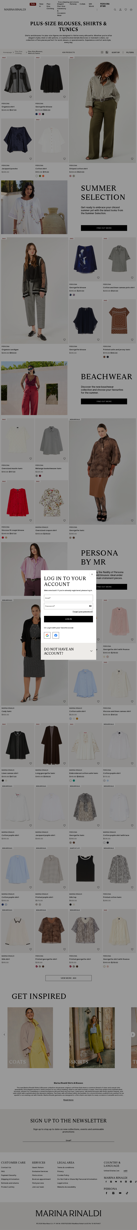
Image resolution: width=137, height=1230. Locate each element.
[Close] (92, 575)
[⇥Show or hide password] (90, 606)
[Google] (47, 635)
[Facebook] (56, 635)
